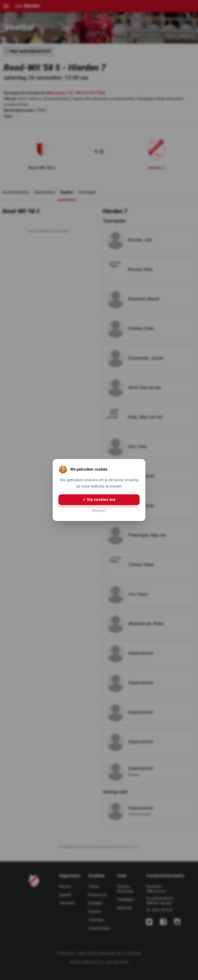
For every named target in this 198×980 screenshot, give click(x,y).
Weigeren (99, 511)
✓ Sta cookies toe (99, 499)
